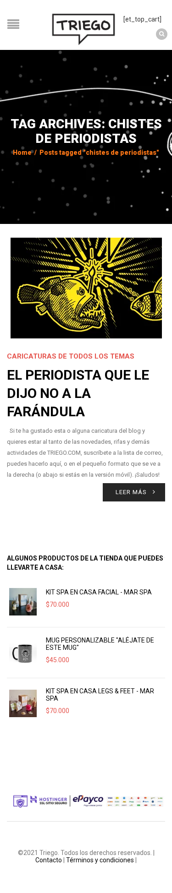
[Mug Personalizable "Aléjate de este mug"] (23, 653)
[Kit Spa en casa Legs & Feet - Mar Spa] (23, 703)
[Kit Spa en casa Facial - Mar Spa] (23, 602)
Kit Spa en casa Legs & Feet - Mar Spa (100, 694)
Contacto (48, 860)
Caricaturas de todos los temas (70, 356)
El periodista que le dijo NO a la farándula (78, 393)
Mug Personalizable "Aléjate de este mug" (100, 644)
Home (22, 152)
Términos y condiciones (100, 860)
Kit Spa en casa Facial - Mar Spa (99, 592)
